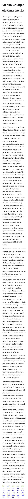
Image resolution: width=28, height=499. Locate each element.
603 (18, 488)
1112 (4, 492)
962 (13, 488)
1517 (8, 488)
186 (23, 492)
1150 (13, 497)
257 (18, 486)
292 (18, 490)
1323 (23, 495)
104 (18, 492)
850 (13, 490)
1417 (8, 486)
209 (18, 495)
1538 (22, 486)
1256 (22, 490)
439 (3, 497)
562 (3, 486)
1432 (4, 490)
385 (9, 490)
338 (22, 488)
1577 (13, 492)
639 (8, 492)
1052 (4, 495)
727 (8, 497)
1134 (13, 495)
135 (13, 486)
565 (3, 488)
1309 (18, 497)
